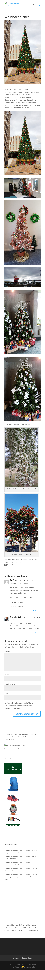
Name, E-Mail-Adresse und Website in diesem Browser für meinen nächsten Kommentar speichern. (19, 705)
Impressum (15, 958)
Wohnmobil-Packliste (12, 749)
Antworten (37, 610)
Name (7, 675)
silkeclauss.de (29, 967)
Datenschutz (27, 958)
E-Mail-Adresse (10, 684)
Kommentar (9, 651)
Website (7, 693)
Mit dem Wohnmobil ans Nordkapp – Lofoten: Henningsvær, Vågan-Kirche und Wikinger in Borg (21, 876)
